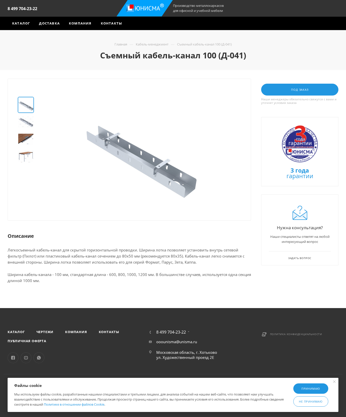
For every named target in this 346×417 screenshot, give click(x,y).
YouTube (26, 357)
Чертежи (45, 332)
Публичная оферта (27, 341)
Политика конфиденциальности (296, 334)
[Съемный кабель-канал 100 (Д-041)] (141, 154)
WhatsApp (38, 357)
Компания (76, 332)
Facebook (13, 357)
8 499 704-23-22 (22, 8)
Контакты (109, 332)
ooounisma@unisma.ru (176, 341)
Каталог (16, 332)
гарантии (299, 174)
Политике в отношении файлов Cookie (74, 404)
